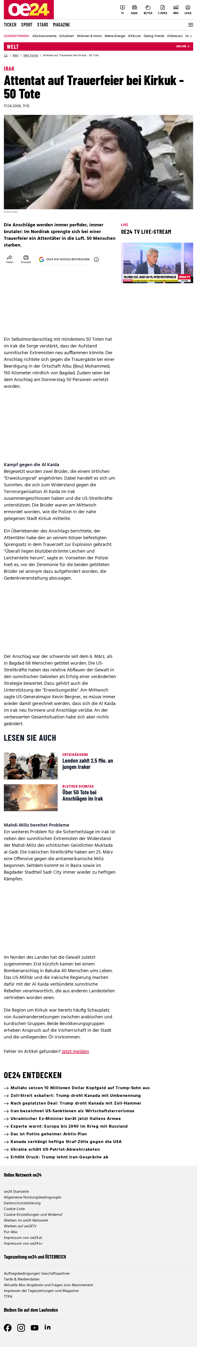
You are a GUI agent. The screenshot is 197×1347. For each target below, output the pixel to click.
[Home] (6, 55)
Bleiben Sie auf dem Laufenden (31, 1310)
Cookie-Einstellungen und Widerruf (33, 1215)
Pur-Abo (11, 1232)
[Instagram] (21, 1328)
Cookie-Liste (14, 1209)
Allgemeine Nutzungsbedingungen (33, 1197)
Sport (26, 24)
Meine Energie (115, 36)
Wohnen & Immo (89, 36)
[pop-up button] (178, 275)
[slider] (144, 276)
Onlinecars (175, 36)
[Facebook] (8, 1328)
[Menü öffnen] (190, 25)
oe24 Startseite (16, 1192)
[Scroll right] (190, 36)
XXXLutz (134, 36)
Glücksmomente (44, 36)
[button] (129, 275)
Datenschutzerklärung (22, 1203)
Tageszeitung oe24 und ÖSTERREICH (35, 1257)
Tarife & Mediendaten (22, 1279)
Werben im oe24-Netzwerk (26, 1220)
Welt (13, 46)
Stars (42, 24)
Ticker (10, 24)
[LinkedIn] (48, 1328)
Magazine (61, 24)
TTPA (8, 1297)
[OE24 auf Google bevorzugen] (96, 259)
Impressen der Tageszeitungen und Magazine (41, 1291)
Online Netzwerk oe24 (23, 1175)
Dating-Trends (154, 36)
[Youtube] (34, 1328)
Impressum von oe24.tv (23, 1244)
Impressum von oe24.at (23, 1238)
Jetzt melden (75, 1051)
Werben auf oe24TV (20, 1226)
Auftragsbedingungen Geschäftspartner (37, 1274)
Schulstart (66, 36)
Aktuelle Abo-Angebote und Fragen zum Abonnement (48, 1285)
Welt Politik (30, 55)
